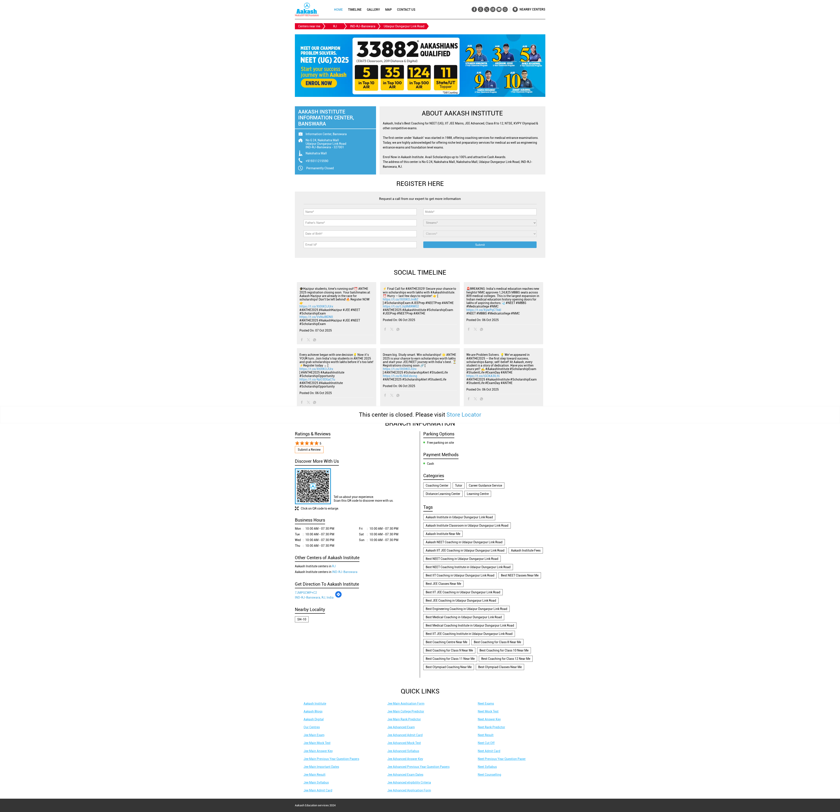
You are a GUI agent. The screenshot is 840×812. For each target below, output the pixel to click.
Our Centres (312, 727)
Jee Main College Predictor (405, 711)
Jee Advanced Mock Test (404, 743)
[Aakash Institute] (307, 9)
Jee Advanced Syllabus (403, 751)
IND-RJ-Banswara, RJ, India (314, 597)
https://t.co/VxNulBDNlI (316, 317)
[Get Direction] (338, 597)
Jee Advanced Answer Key (405, 759)
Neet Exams (486, 703)
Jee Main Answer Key (318, 751)
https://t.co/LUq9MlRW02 (401, 306)
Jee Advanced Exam (401, 727)
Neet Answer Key (489, 719)
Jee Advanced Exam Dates (405, 774)
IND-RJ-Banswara (362, 26)
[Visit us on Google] (480, 9)
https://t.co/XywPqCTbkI (483, 310)
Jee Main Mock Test (317, 743)
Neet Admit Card (489, 751)
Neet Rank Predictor (491, 727)
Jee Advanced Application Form (409, 790)
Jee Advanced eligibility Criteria (409, 782)
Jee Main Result (315, 774)
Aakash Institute (315, 703)
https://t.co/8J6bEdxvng (400, 376)
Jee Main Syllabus (316, 782)
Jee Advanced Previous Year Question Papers (418, 766)
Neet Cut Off (486, 743)
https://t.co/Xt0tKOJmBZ (400, 299)
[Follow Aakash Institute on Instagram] (492, 9)
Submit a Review (309, 449)
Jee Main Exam (314, 735)
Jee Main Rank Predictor (404, 719)
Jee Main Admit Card (318, 790)
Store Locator (463, 414)
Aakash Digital (314, 719)
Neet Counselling (489, 774)
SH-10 (301, 619)
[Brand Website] (505, 9)
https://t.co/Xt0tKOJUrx (316, 306)
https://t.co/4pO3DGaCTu (317, 379)
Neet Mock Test (488, 711)
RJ (335, 26)
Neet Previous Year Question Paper (502, 759)
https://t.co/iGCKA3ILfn (483, 376)
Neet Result (486, 735)
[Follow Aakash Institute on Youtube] (499, 9)
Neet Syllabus (487, 766)
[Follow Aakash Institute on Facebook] (474, 9)
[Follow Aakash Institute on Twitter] (486, 9)
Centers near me (309, 26)
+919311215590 (317, 161)
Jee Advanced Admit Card (405, 735)
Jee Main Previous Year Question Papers (331, 759)
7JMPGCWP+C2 (306, 592)
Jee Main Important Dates (321, 766)
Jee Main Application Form (405, 703)
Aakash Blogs (313, 711)
